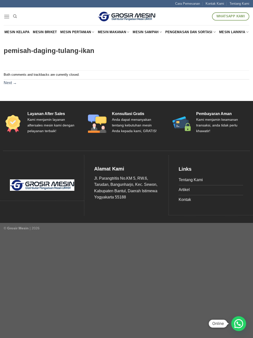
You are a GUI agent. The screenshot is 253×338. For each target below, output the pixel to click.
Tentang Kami (239, 3)
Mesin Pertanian (75, 32)
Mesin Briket (45, 32)
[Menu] (7, 16)
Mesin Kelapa (16, 32)
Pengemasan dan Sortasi (188, 32)
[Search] (15, 16)
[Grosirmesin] (127, 16)
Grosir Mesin (18, 228)
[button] (238, 323)
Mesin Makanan (112, 32)
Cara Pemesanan (187, 3)
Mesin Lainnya (232, 32)
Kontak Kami (215, 3)
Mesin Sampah (145, 32)
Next (10, 83)
